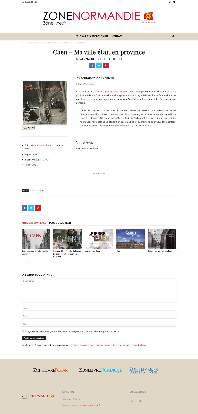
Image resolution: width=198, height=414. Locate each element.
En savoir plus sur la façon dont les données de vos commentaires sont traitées (108, 345)
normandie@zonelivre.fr (89, 405)
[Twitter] (174, 2)
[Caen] (130, 239)
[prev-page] (23, 262)
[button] (172, 36)
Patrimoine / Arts (37, 42)
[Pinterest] (106, 65)
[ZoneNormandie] (99, 18)
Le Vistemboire (41, 145)
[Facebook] (92, 65)
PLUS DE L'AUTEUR (60, 222)
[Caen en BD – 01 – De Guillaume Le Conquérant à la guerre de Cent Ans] (67, 239)
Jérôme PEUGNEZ (87, 59)
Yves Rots (89, 84)
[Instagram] (169, 2)
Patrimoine (51, 42)
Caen (32, 190)
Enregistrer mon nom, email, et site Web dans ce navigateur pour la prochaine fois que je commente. (72, 331)
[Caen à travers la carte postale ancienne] (36, 239)
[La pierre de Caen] (99, 239)
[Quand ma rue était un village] (162, 239)
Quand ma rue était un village (109, 91)
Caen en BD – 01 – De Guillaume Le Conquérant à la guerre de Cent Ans (67, 254)
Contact (117, 36)
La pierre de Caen (92, 251)
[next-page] (28, 262)
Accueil (24, 42)
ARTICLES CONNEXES (34, 222)
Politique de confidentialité (92, 36)
